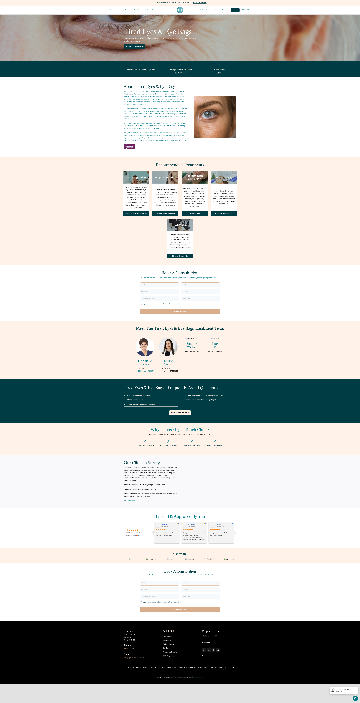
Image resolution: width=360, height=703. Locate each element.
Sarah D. (164, 524)
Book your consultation (139, 140)
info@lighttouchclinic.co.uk (134, 658)
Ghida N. (191, 524)
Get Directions (129, 501)
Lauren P (218, 524)
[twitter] (209, 650)
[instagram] (213, 650)
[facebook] (204, 650)
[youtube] (218, 650)
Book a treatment (200, 2)
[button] (151, 395)
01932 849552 (129, 649)
